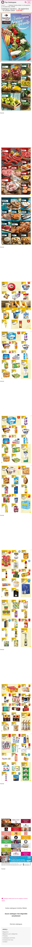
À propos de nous (8, 940)
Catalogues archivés (9, 938)
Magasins (5, 932)
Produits (5, 936)
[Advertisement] (16, 130)
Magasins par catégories (10, 934)
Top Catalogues (10, 2)
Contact (5, 942)
